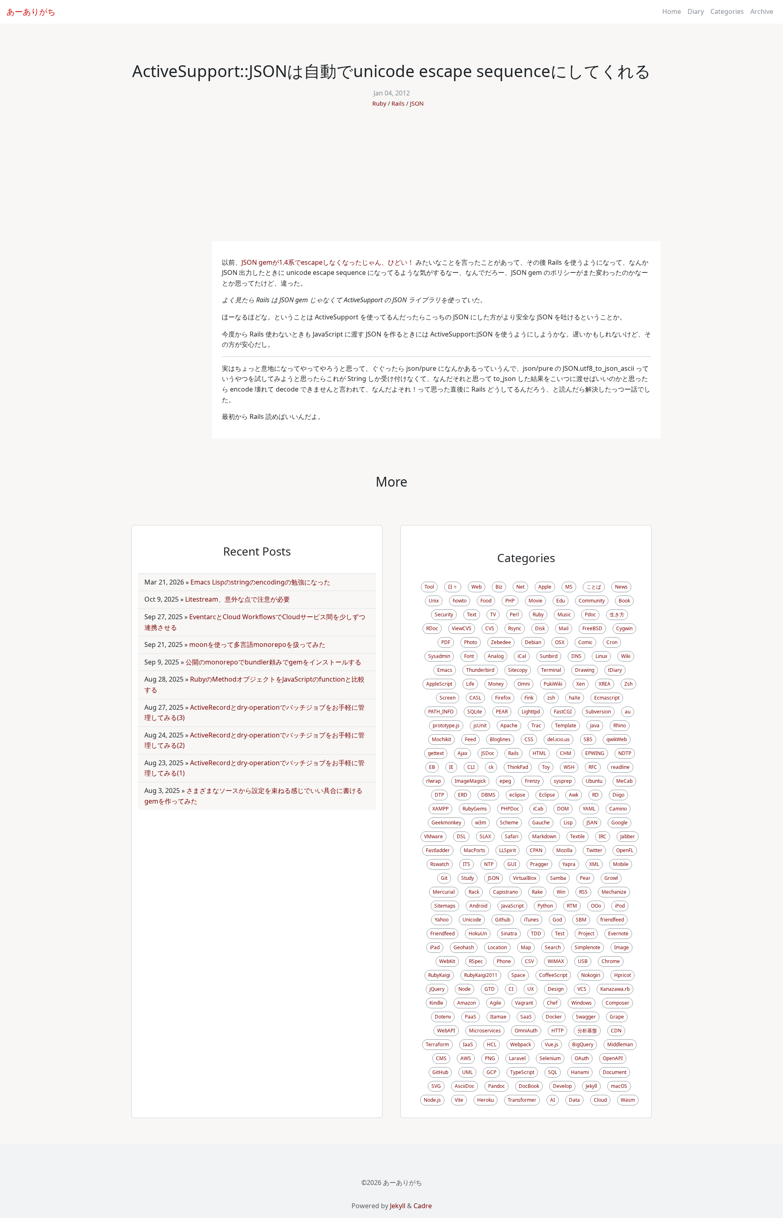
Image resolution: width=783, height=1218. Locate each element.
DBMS (488, 794)
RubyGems (474, 808)
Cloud (600, 1099)
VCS (581, 988)
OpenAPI (613, 1058)
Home (671, 11)
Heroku (485, 1099)
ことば (593, 586)
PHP (510, 600)
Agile (495, 1002)
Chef (552, 1002)
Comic (585, 642)
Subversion (598, 711)
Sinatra (509, 933)
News (621, 586)
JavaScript (512, 905)
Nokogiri (590, 975)
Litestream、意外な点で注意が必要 (237, 599)
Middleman (620, 1044)
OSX (559, 642)
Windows (581, 1002)
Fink (528, 697)
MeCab (624, 780)
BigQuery (582, 1044)
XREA (604, 683)
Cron (611, 642)
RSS (583, 891)
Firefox (503, 697)
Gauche (541, 822)
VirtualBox (524, 878)
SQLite (474, 711)
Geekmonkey (446, 822)
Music (564, 614)
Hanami (580, 1072)
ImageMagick (470, 780)
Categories (727, 11)
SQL (552, 1072)
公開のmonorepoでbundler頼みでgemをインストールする (273, 662)
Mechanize (614, 891)
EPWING (594, 753)
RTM (572, 905)
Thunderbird (480, 670)
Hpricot (622, 975)
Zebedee (501, 642)
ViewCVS (461, 628)
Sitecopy (517, 670)
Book (624, 600)
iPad (435, 947)
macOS (619, 1086)
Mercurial (444, 891)
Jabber (627, 836)
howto (460, 600)
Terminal (551, 670)
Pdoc (590, 614)
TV (493, 614)
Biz (498, 586)
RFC (592, 767)
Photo (470, 642)
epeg (505, 780)
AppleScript (439, 683)
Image (621, 947)
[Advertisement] (391, 180)
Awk (573, 794)
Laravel (517, 1058)
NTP (488, 864)
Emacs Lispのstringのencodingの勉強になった (260, 582)
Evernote (618, 933)
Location (497, 947)
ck (491, 767)
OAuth (582, 1058)
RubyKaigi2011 (481, 975)
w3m (480, 822)
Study (467, 878)
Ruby (379, 103)
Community (592, 600)
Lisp (568, 822)
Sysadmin (439, 656)
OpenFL (624, 850)
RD (595, 794)
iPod (620, 905)
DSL (461, 836)
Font (469, 656)
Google (619, 822)
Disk (540, 628)
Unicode (471, 919)
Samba (558, 878)
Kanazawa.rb (615, 988)
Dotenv (443, 1016)
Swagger (586, 1016)
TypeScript (522, 1072)
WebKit (447, 961)
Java (594, 725)
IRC (602, 836)
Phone (504, 961)
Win (561, 891)
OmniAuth (526, 1030)
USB (583, 961)
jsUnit (480, 725)
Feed (470, 739)
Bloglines (500, 739)
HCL (491, 1044)
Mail (563, 628)
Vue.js (551, 1044)
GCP (491, 1072)
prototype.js (446, 725)
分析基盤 (587, 1030)
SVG (436, 1086)
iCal (522, 656)
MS (569, 586)
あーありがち (31, 11)
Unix (434, 600)
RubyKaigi (439, 975)
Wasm (628, 1099)
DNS (576, 656)
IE (451, 767)
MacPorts (474, 850)
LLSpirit (507, 850)
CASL (475, 697)
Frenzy (532, 780)
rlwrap (433, 780)
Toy (546, 767)
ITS (466, 864)
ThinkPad (517, 767)
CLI (471, 767)
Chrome (611, 961)
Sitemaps (445, 905)
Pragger (539, 864)
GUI (511, 864)
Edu (560, 600)
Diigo (618, 794)
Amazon (466, 1002)
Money (496, 683)
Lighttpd (531, 711)
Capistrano (505, 891)
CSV (529, 961)
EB (432, 767)
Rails (398, 103)
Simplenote (587, 947)
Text (471, 614)
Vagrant (524, 1002)
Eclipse (547, 794)
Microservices (485, 1030)
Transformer (522, 1099)
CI (511, 988)
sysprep (563, 780)
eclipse (517, 794)
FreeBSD (592, 628)
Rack (474, 891)
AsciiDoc (464, 1086)
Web (476, 586)
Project (586, 933)
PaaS (470, 1016)
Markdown (544, 836)
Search (553, 947)
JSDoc (487, 753)
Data (574, 1099)
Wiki (625, 656)
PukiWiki (553, 683)
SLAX (485, 836)
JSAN (591, 822)
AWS (465, 1058)
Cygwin (624, 628)
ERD (462, 794)
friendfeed (612, 919)
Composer (617, 1002)
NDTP (624, 753)
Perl (514, 614)
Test (559, 933)
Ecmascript (606, 697)
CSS (528, 739)
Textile (577, 836)
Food (485, 600)
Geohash (463, 947)
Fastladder (438, 850)
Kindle (436, 1002)
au (627, 711)
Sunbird (548, 656)
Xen (580, 683)
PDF (445, 642)
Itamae (498, 1016)
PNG (490, 1058)
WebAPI (446, 1030)
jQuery (437, 988)
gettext (436, 753)
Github (502, 919)
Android (478, 905)
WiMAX (556, 961)
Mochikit (441, 739)
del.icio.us (558, 739)
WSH (569, 767)
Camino (618, 808)
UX (530, 988)
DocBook (529, 1086)
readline (620, 767)
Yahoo (442, 919)
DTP (439, 794)
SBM (581, 919)
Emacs (444, 670)
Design (556, 988)
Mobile (620, 864)
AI (552, 1099)
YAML (589, 808)
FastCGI (563, 711)
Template (565, 725)
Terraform (437, 1044)
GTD (489, 988)
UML (467, 1072)
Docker (554, 1016)
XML (594, 864)
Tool (429, 586)
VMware (433, 836)
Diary (696, 11)
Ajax (462, 753)
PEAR (502, 711)
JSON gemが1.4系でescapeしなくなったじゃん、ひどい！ (327, 262)
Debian (533, 642)
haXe (574, 697)
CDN (616, 1030)
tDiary (615, 670)
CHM (565, 753)
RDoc (432, 628)
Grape (617, 1016)
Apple (544, 586)
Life (470, 683)
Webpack (520, 1044)
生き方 (617, 614)
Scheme (509, 822)
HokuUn (478, 933)
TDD (536, 933)
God (557, 919)
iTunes (531, 919)
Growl (611, 878)
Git (444, 878)
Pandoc (496, 1086)
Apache (509, 725)
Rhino (619, 725)
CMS (441, 1058)
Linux (601, 656)
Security (444, 614)
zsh (551, 697)
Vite (459, 1099)
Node (464, 988)
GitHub (440, 1072)
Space (518, 975)
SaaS (526, 1016)
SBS (588, 739)
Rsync (514, 628)
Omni (524, 683)
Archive (761, 11)
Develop (562, 1086)
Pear (585, 878)
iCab (538, 808)
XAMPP (440, 808)
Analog (496, 656)
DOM (563, 808)
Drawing (584, 670)
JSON (417, 103)
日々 (453, 586)
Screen (448, 697)
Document (614, 1072)
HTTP (557, 1030)
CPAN (536, 850)
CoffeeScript (553, 975)
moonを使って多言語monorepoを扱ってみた (257, 644)
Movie (535, 600)
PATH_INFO (440, 711)
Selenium (550, 1058)
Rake (537, 891)
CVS (489, 628)
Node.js (432, 1099)
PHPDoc (510, 808)
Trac (536, 725)
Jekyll (591, 1086)
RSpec (476, 961)
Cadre (423, 1205)
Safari (511, 836)
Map (526, 947)
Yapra (568, 864)
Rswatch (439, 864)
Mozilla (564, 850)
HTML (539, 753)
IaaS (468, 1044)
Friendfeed (442, 933)
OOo (596, 905)
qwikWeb (616, 739)
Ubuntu (594, 780)
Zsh (628, 683)
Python (545, 905)
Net (520, 586)
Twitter (594, 850)
